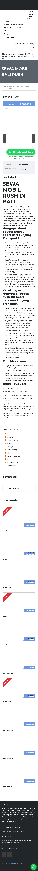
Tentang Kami (9, 37)
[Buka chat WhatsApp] (34, 867)
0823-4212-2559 (27, 43)
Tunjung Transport (16, 863)
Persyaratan (8, 34)
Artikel (6, 30)
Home (31, 11)
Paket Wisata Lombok (12, 27)
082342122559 (10, 7)
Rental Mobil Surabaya (14, 24)
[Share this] (6, 110)
